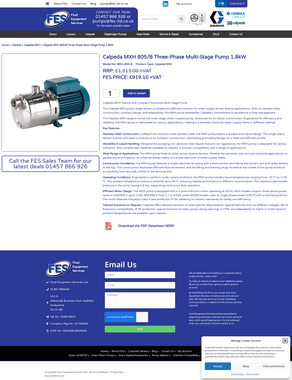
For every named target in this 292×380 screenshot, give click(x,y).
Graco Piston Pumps (103, 355)
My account (184, 4)
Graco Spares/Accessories (133, 355)
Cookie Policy (237, 374)
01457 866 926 (111, 16)
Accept (217, 366)
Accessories (196, 34)
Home (5, 45)
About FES (60, 3)
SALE (216, 34)
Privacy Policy (252, 374)
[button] (285, 340)
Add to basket (136, 93)
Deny (246, 366)
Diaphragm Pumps (115, 34)
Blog (93, 3)
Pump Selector (160, 355)
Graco (53, 34)
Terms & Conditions (98, 372)
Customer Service (138, 351)
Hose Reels (143, 34)
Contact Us (79, 3)
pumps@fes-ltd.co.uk (114, 3)
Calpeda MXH (32, 45)
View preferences (274, 366)
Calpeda (90, 34)
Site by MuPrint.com (54, 376)
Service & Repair (169, 34)
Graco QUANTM (78, 355)
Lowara (70, 34)
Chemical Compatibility (186, 355)
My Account (185, 351)
